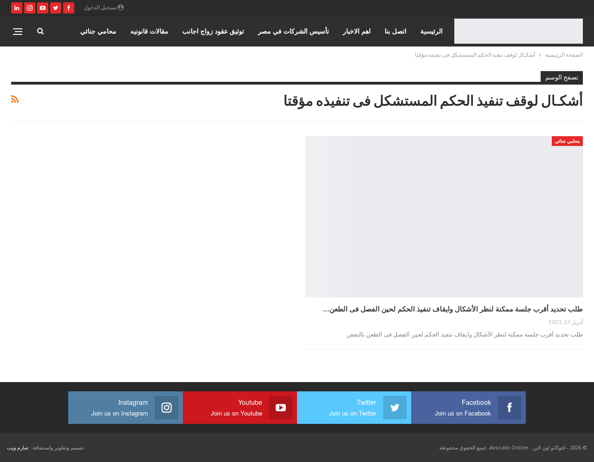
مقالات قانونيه (149, 30)
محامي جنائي (98, 30)
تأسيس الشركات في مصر (293, 30)
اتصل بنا (396, 30)
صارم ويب (17, 447)
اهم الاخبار (357, 30)
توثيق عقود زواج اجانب (213, 30)
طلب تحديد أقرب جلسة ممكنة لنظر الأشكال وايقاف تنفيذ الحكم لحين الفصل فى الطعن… (453, 308)
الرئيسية (431, 30)
